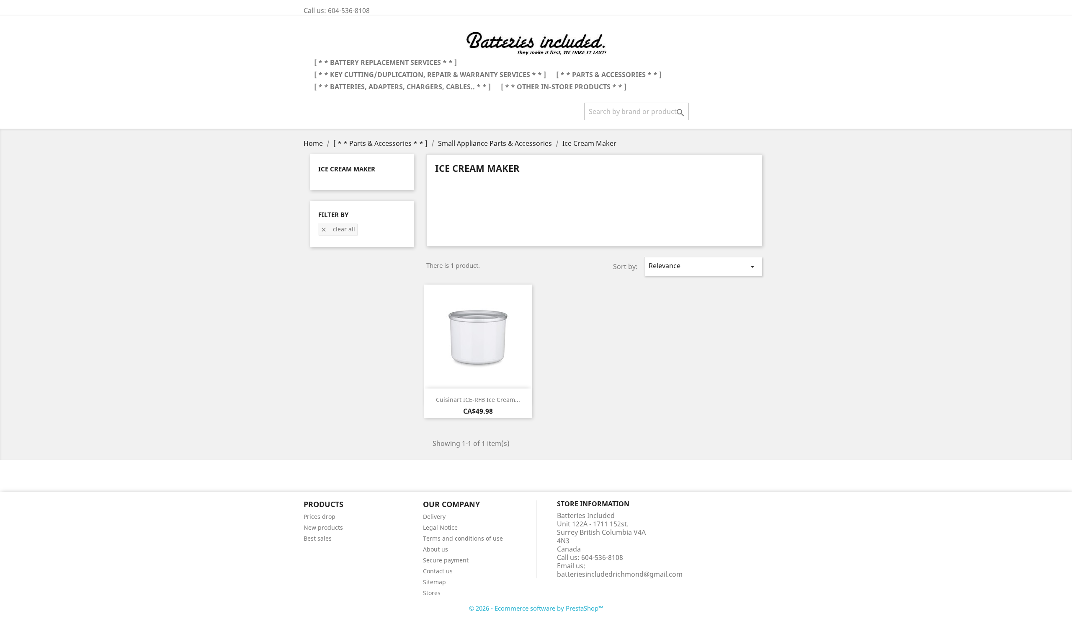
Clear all (337, 229)
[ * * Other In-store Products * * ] (563, 86)
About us (435, 549)
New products (323, 527)
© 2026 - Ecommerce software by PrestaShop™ (536, 608)
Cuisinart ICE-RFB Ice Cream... (478, 400)
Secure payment (446, 560)
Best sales (318, 538)
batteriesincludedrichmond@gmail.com (620, 574)
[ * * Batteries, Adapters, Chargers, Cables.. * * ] (402, 86)
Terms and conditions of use (463, 538)
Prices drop (319, 517)
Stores (432, 593)
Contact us (438, 571)
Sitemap (434, 582)
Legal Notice (440, 527)
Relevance (703, 266)
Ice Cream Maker (346, 169)
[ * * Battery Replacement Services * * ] (385, 62)
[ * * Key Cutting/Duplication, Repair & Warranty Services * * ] (430, 74)
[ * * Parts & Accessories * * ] (609, 74)
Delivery (434, 517)
